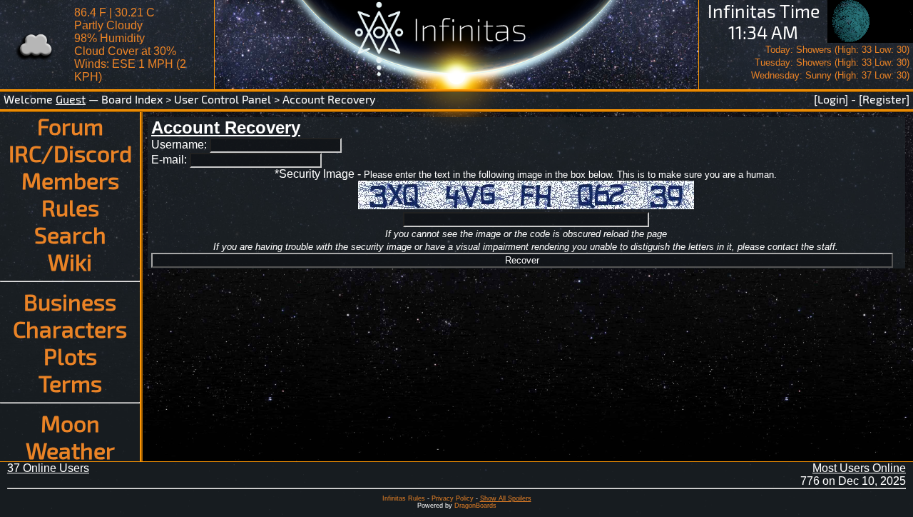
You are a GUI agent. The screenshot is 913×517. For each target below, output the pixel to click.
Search (70, 234)
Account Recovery (328, 99)
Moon (70, 422)
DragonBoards (475, 505)
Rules (70, 207)
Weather (70, 449)
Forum (70, 125)
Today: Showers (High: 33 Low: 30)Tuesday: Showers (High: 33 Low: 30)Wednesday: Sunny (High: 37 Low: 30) (830, 62)
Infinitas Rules (403, 498)
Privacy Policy (453, 498)
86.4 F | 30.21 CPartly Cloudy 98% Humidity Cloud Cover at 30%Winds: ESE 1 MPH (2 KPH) (130, 44)
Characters (70, 328)
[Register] (884, 99)
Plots (70, 355)
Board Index (132, 99)
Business (70, 301)
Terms (70, 382)
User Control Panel (222, 99)
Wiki (70, 261)
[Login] (831, 99)
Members (70, 180)
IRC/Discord (70, 152)
